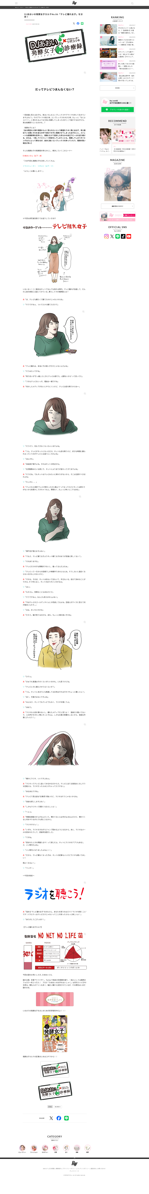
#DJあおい (58, 1107)
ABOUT (45, 1168)
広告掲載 (52, 1168)
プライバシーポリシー (69, 1168)
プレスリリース (74, 1171)
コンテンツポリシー (83, 1168)
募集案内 (58, 1168)
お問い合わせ (102, 1168)
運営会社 (93, 1168)
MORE (117, 88)
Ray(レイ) (17, 7)
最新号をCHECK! (117, 206)
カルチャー (22, 7)
